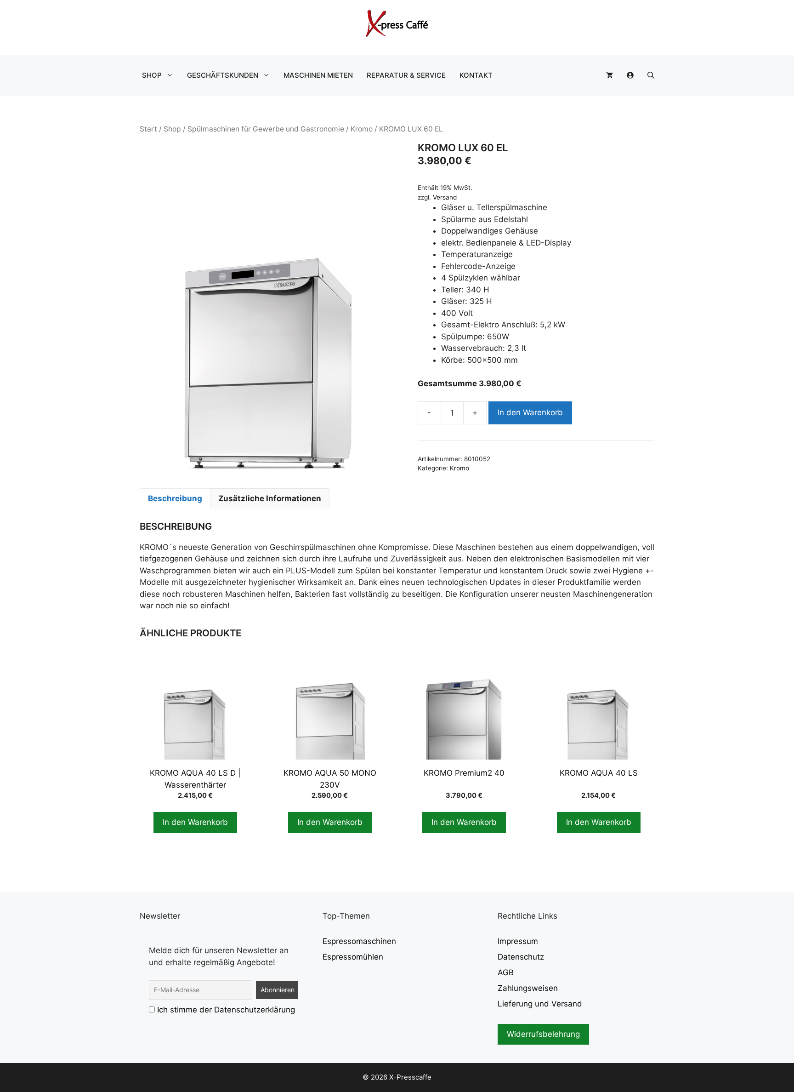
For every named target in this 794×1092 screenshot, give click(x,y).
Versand (445, 197)
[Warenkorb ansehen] (609, 75)
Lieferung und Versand (540, 1003)
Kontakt (476, 75)
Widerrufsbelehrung (543, 1034)
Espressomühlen (353, 956)
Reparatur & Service (406, 75)
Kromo (362, 129)
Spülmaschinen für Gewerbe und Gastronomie (265, 129)
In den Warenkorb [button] (195, 822)
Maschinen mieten (318, 75)
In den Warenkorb (530, 412)
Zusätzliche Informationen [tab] (269, 498)
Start (148, 129)
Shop (152, 75)
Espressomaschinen (359, 941)
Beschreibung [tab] (175, 498)
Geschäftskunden (222, 75)
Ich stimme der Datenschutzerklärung (226, 1009)
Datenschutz (521, 956)
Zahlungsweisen (528, 988)
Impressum (518, 941)
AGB (506, 972)
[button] (651, 75)
